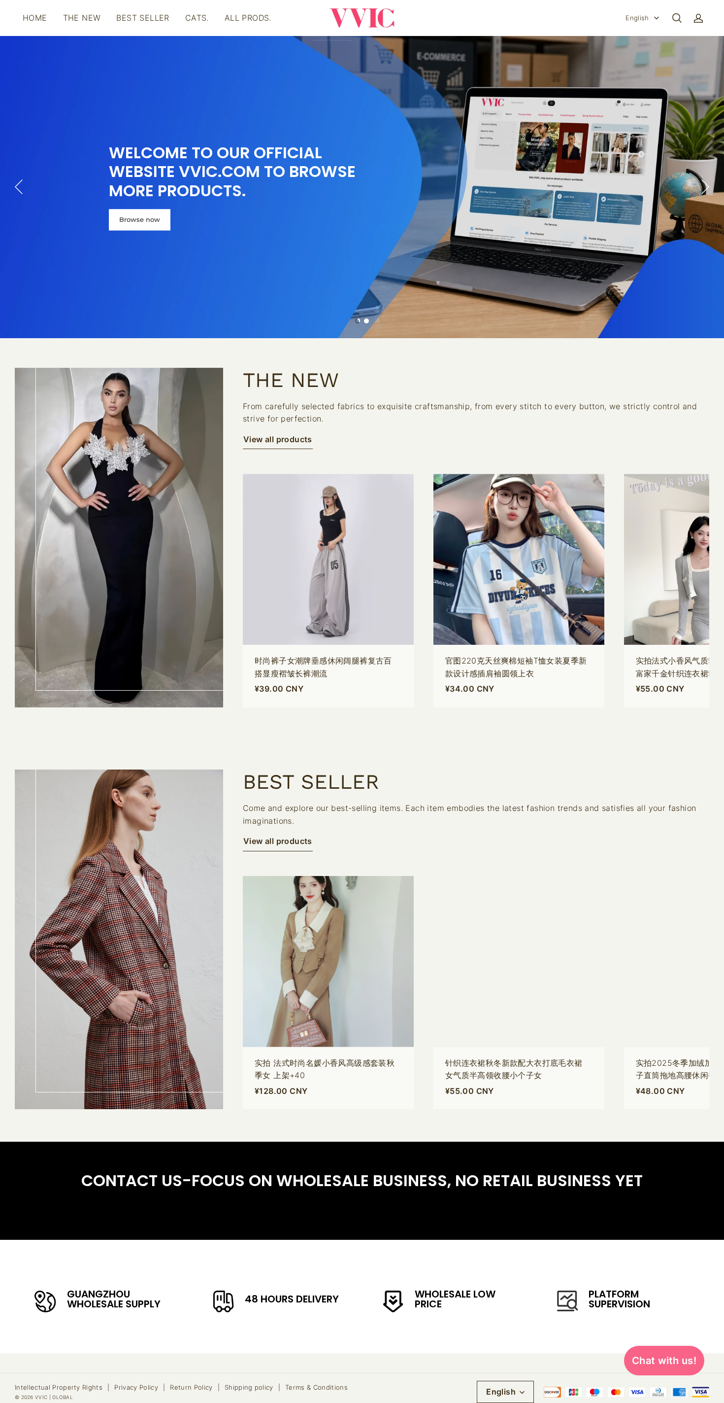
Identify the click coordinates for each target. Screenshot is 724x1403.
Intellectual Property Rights (58, 1387)
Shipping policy (249, 1387)
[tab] (357, 320)
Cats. (197, 18)
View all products (277, 439)
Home (35, 18)
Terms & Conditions (316, 1387)
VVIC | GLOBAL (54, 1397)
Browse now (139, 220)
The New (82, 18)
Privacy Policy (136, 1387)
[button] (677, 18)
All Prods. (248, 18)
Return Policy (191, 1387)
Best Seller (142, 18)
